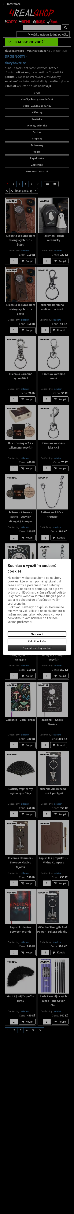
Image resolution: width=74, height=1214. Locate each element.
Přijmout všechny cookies (37, 648)
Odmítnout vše (37, 641)
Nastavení (37, 634)
